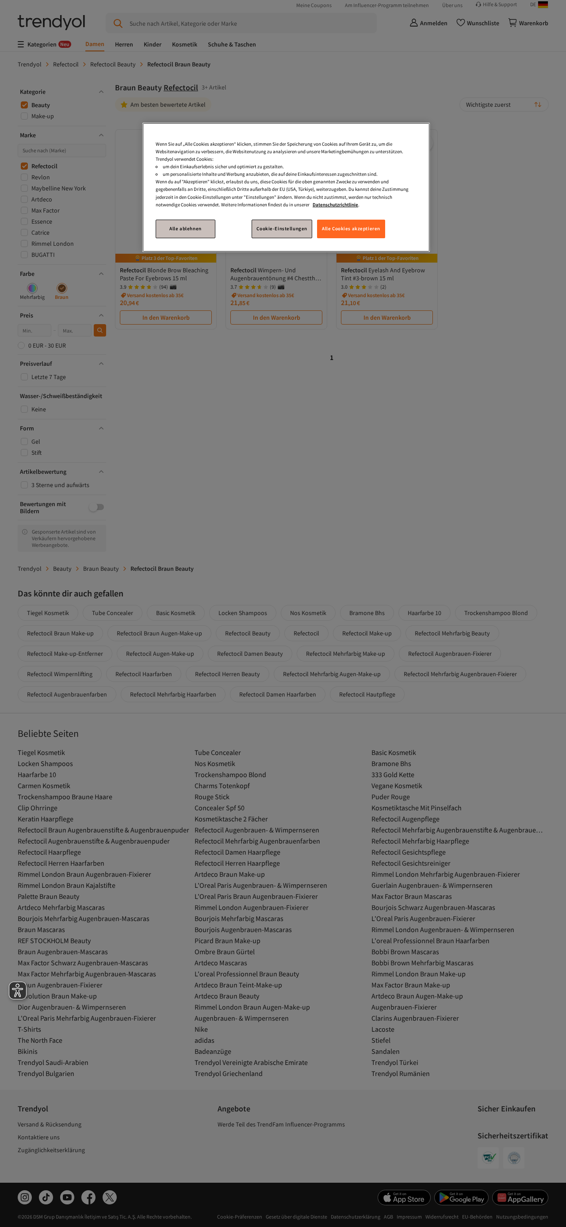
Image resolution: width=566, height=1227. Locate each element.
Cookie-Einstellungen (281, 228)
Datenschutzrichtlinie (335, 204)
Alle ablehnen (185, 228)
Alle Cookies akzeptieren (351, 228)
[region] (286, 187)
